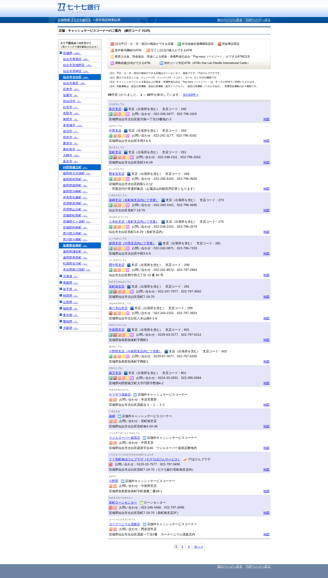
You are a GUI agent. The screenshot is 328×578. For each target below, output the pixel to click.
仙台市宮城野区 (77, 65)
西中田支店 (117, 265)
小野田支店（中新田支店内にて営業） (135, 351)
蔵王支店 (115, 373)
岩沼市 (71, 131)
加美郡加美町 (75, 245)
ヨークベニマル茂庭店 (124, 524)
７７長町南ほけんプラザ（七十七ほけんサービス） (145, 459)
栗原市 (71, 143)
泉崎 (112, 416)
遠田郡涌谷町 (75, 251)
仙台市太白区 (76, 77)
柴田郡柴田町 (75, 185)
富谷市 (71, 161)
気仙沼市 (72, 101)
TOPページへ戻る (258, 20)
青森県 (71, 282)
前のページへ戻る (229, 20)
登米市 (71, 137)
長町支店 (115, 152)
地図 (266, 119)
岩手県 (71, 289)
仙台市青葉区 (76, 59)
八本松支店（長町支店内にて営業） (134, 221)
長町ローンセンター (123, 502)
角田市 (71, 119)
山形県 (71, 302)
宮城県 (72, 53)
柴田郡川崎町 (75, 191)
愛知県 (71, 321)
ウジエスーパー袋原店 (124, 437)
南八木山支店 (118, 308)
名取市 (71, 113)
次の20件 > (190, 94)
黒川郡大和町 (75, 233)
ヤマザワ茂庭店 (120, 394)
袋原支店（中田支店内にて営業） (132, 243)
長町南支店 (117, 286)
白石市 (71, 107)
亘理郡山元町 (75, 209)
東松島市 (72, 149)
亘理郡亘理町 (75, 203)
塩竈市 (71, 95)
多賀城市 (73, 125)
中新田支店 (117, 329)
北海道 (71, 276)
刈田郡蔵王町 (75, 167)
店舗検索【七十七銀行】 (75, 20)
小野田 (113, 481)
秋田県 (71, 295)
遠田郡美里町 (75, 257)
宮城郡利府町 (75, 227)
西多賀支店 (117, 174)
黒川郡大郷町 (75, 239)
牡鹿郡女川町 (75, 263)
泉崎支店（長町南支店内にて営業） (134, 200)
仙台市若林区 (76, 71)
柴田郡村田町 (75, 179)
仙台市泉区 (74, 83)
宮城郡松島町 (75, 215)
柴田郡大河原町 (77, 173)
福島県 (71, 308)
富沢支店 (115, 109)
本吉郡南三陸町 (77, 269)
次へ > (198, 546)
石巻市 (71, 89)
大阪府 (71, 328)
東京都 (71, 315)
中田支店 (115, 130)
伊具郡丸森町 (75, 197)
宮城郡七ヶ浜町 (77, 221)
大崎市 (71, 155)
